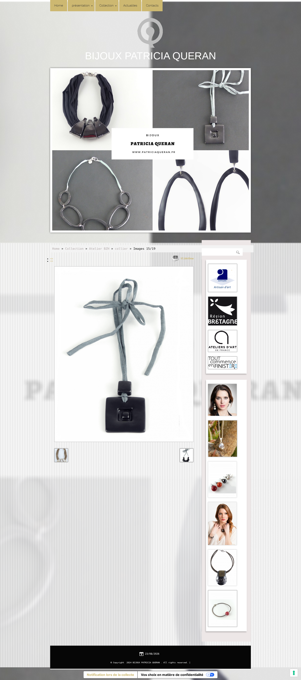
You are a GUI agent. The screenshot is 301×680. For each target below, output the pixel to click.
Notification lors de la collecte (110, 675)
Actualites (130, 5)
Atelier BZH (99, 249)
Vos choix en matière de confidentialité (172, 675)
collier (121, 249)
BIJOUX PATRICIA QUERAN (150, 56)
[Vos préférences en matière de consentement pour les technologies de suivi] (294, 673)
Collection (106, 5)
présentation (81, 5)
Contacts (152, 5)
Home (58, 5)
